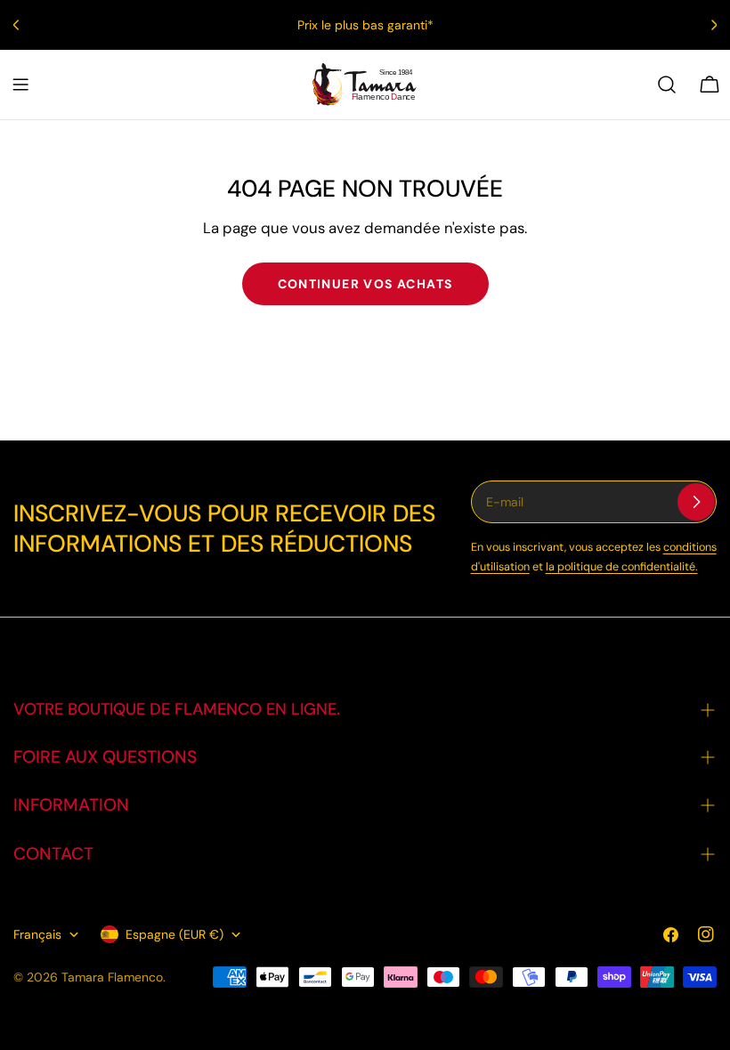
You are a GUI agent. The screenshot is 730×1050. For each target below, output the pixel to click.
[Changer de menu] (20, 84)
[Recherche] (667, 84)
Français (37, 934)
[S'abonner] (696, 502)
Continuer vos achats (365, 284)
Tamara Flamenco (112, 977)
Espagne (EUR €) (174, 934)
